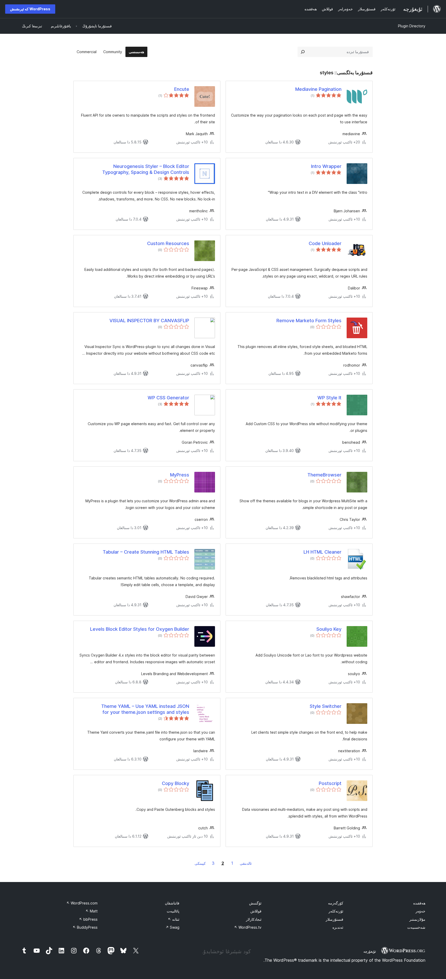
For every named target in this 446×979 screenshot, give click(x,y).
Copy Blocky (175, 783)
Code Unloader (325, 243)
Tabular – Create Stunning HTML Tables (146, 552)
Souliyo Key (328, 629)
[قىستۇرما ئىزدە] (303, 52)
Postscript (330, 783)
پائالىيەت (173, 911)
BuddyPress (85, 927)
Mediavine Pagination (318, 89)
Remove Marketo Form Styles (308, 320)
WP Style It (329, 397)
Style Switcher (325, 706)
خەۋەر (420, 911)
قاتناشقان (172, 903)
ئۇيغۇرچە (369, 951)
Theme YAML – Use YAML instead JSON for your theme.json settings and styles (145, 709)
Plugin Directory (411, 26)
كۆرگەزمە (335, 903)
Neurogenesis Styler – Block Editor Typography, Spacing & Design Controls (145, 169)
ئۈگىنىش (255, 903)
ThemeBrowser (324, 475)
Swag (172, 927)
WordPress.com (82, 903)
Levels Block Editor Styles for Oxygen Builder (139, 629)
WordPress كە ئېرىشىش (30, 9)
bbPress (88, 919)
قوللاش (255, 911)
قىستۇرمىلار (334, 919)
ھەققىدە (419, 903)
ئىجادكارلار (253, 919)
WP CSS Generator (168, 397)
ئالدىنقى (246, 863)
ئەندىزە (337, 927)
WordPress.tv (247, 927)
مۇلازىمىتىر (417, 919)
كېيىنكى (200, 863)
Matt (91, 911)
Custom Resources (168, 243)
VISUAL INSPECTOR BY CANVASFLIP (149, 320)
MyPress (179, 475)
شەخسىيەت (416, 927)
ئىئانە (173, 919)
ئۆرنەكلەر (336, 911)
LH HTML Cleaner (322, 552)
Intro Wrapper (326, 166)
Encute (181, 89)
